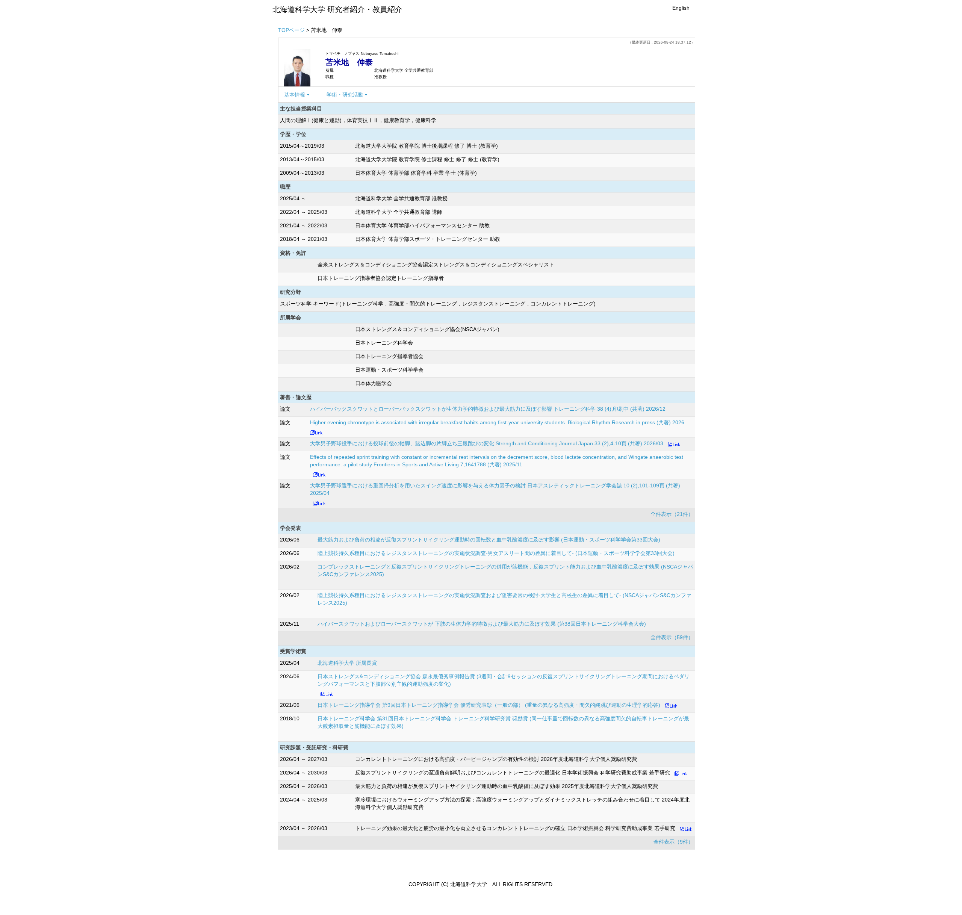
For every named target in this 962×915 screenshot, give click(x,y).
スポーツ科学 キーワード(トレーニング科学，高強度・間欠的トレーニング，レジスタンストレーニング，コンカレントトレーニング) (438, 304)
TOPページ (291, 30)
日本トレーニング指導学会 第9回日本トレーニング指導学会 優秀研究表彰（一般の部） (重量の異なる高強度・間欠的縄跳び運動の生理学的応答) (489, 705)
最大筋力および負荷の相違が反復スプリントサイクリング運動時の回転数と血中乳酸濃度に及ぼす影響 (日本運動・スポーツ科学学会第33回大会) (489, 540)
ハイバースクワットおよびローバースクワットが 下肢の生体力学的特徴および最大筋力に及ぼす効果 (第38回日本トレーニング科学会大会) (482, 624)
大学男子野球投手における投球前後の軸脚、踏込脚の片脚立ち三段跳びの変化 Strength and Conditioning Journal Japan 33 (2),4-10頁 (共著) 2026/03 (486, 443)
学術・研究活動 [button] (345, 95)
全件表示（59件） (671, 637)
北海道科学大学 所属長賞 (347, 663)
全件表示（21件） (671, 514)
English (681, 8)
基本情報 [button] (294, 95)
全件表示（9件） (673, 842)
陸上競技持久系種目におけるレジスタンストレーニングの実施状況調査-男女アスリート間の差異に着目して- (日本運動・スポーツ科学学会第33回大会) (496, 553)
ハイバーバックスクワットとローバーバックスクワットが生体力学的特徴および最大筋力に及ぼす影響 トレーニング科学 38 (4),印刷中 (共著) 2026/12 (488, 409)
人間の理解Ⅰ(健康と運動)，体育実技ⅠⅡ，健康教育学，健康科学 (358, 120)
